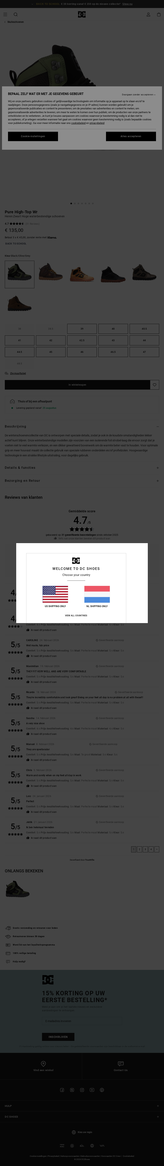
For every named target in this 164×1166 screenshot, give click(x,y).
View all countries (76, 615)
